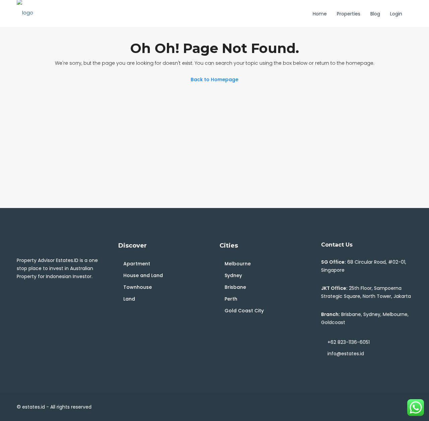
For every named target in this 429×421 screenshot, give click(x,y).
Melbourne (238, 263)
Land (129, 299)
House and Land (143, 275)
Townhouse (137, 287)
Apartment (136, 263)
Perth (231, 299)
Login (396, 13)
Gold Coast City (244, 310)
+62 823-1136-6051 (348, 342)
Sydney (233, 275)
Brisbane (235, 287)
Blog (375, 13)
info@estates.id (345, 353)
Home (320, 13)
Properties (348, 13)
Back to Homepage (214, 79)
